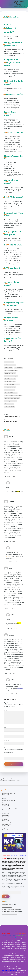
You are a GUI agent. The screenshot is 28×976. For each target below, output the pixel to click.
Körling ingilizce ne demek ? (8, 828)
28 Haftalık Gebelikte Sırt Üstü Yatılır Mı (10, 909)
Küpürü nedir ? (5, 819)
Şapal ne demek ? (5, 804)
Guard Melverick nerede (10, 378)
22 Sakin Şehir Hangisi (10, 421)
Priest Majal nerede (9, 403)
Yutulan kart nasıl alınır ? (7, 811)
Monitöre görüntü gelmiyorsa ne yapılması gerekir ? (12, 808)
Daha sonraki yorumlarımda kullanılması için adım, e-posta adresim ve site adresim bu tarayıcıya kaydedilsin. (13, 751)
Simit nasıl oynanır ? (6, 815)
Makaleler (10, 358)
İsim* (5, 727)
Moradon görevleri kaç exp (10, 401)
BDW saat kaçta (18, 367)
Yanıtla (13, 476)
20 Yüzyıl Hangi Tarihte (7, 904)
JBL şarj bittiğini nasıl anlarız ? (8, 796)
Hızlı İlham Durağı (19, 3)
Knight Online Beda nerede (11, 392)
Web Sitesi (6, 740)
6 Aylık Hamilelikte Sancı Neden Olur (9, 914)
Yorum (5, 710)
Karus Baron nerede (9, 389)
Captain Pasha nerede (10, 373)
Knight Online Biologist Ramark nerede (13, 395)
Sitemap (19, 780)
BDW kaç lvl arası (8, 367)
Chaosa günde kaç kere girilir (11, 376)
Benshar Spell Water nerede (11, 370)
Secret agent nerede (9, 406)
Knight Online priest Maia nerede (12, 398)
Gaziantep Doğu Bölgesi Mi (12, 416)
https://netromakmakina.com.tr (8, 780)
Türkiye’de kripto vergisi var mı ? (8, 793)
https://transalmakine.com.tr (15, 779)
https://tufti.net (4, 779)
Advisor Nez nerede (9, 362)
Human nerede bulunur (10, 387)
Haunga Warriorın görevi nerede (12, 384)
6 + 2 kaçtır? (7, 756)
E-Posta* (6, 734)
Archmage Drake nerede (10, 364)
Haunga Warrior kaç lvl (10, 381)
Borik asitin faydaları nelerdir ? (8, 800)
